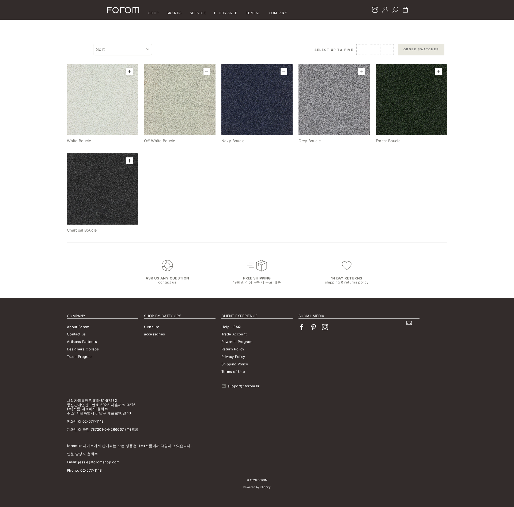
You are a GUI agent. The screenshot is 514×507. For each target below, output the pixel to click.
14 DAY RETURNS (346, 278)
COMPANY (278, 12)
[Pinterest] (313, 327)
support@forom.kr (244, 386)
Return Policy (232, 349)
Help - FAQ (231, 327)
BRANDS (174, 12)
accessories (154, 334)
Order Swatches (421, 49)
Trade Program (80, 356)
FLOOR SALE (225, 12)
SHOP (153, 12)
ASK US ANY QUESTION (167, 278)
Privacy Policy (233, 356)
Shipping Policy (234, 364)
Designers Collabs (83, 349)
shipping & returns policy (347, 282)
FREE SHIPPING (257, 278)
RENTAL (253, 12)
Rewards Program (236, 341)
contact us (167, 282)
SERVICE (198, 12)
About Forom (78, 327)
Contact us (76, 334)
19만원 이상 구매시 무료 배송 (257, 282)
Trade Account (234, 334)
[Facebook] (301, 327)
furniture (151, 327)
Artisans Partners (82, 341)
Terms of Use (233, 371)
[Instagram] (375, 10)
